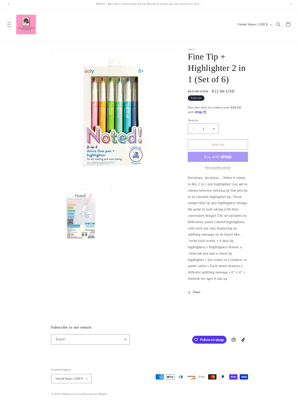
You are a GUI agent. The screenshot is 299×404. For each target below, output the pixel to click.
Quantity (193, 120)
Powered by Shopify (95, 394)
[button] (9, 24)
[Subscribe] (125, 339)
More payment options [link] (218, 167)
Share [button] (197, 292)
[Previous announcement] (8, 4)
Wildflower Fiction (72, 394)
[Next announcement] (290, 4)
